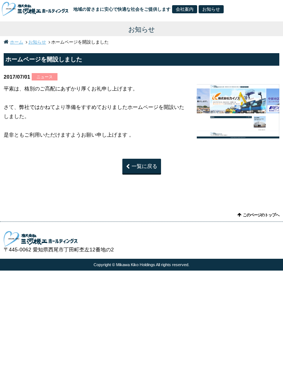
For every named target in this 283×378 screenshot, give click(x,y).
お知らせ (211, 9)
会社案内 (184, 9)
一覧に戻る (144, 166)
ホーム (16, 42)
